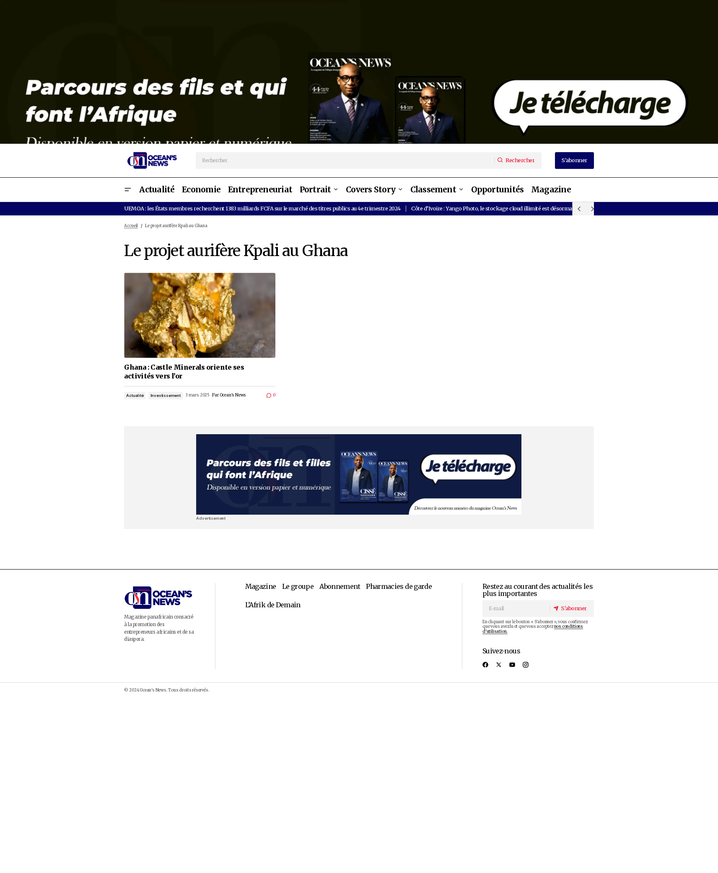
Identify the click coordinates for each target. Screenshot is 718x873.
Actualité (134, 395)
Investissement (165, 395)
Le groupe (298, 586)
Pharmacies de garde (399, 586)
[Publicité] (359, 72)
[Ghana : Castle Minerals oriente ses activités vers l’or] (199, 315)
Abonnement (339, 586)
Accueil (131, 225)
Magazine (260, 586)
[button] (127, 190)
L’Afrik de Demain (273, 605)
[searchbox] (345, 160)
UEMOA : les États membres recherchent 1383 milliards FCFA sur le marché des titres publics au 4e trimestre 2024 (262, 208)
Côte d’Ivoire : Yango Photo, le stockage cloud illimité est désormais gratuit (502, 208)
